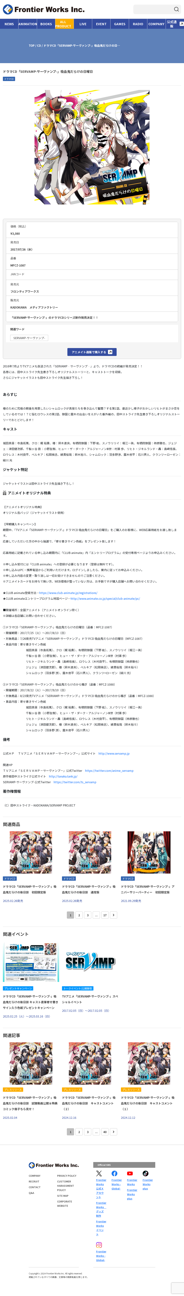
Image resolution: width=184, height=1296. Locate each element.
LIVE (82, 23)
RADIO (138, 23)
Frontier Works (132, 1182)
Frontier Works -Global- (116, 1184)
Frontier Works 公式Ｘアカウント (101, 1188)
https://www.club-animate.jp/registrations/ (68, 593)
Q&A (31, 1193)
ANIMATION (28, 23)
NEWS (9, 23)
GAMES (119, 23)
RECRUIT (34, 1181)
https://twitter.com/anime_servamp (109, 770)
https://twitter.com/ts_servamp (75, 782)
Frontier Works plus (132, 1194)
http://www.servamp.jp (114, 753)
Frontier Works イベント (101, 1228)
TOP (31, 45)
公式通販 (172, 23)
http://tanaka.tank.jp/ (63, 776)
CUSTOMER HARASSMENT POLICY (65, 1186)
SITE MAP (62, 1195)
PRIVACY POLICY (66, 1175)
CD (39, 45)
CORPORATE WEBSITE (64, 1203)
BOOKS (46, 23)
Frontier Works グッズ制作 (101, 1209)
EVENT (101, 23)
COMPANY (156, 23)
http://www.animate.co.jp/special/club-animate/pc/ (105, 598)
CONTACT (35, 1187)
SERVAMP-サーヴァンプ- (29, 338)
